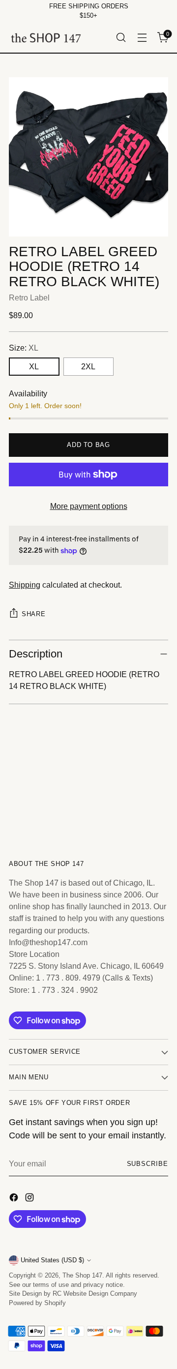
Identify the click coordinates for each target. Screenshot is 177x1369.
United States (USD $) (52, 1260)
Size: (23, 347)
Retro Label (29, 297)
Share (33, 614)
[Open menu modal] (142, 38)
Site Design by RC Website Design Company (73, 1293)
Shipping (24, 584)
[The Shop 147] (46, 38)
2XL (88, 366)
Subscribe (147, 1164)
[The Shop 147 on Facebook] (15, 1198)
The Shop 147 (82, 1275)
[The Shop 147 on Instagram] (30, 1198)
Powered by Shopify (37, 1303)
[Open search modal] (121, 38)
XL (34, 366)
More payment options (88, 506)
